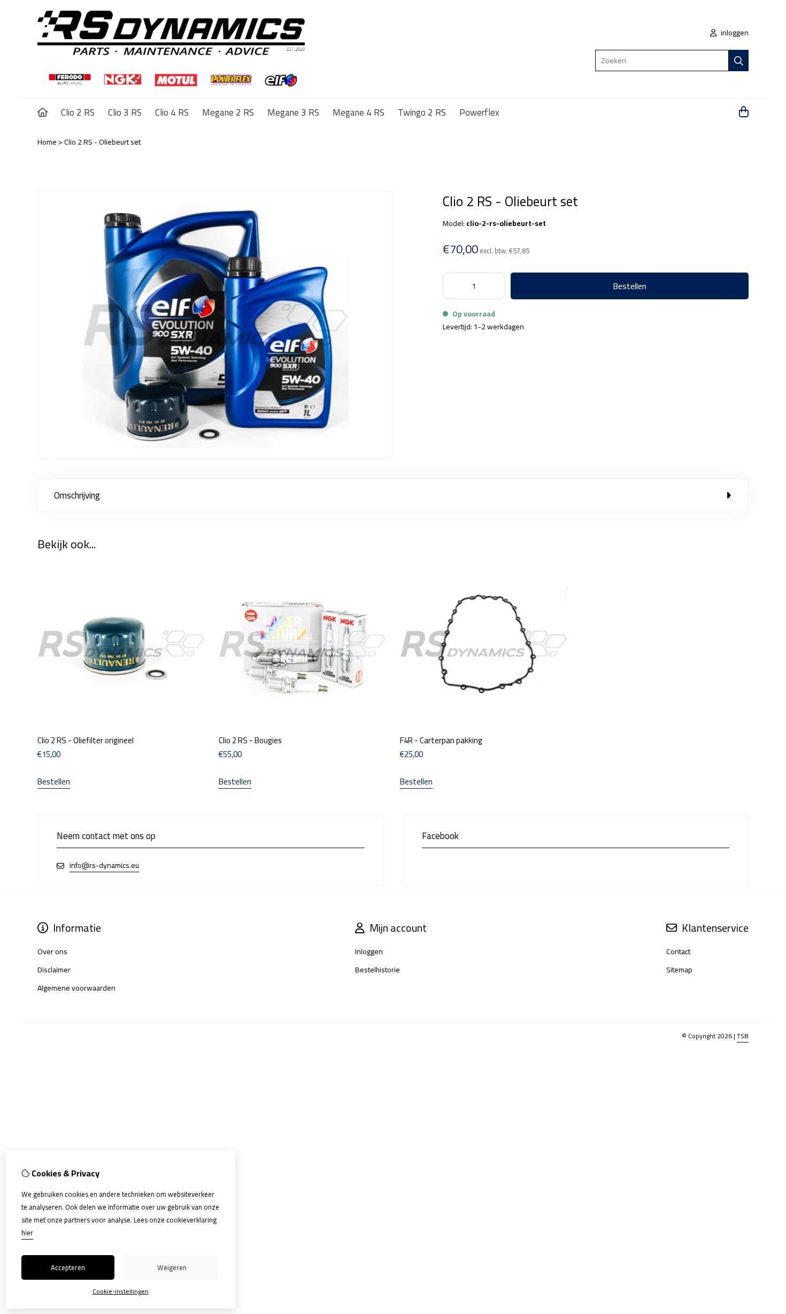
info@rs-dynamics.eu (104, 865)
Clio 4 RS (172, 112)
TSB (743, 1036)
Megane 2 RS (228, 112)
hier (27, 1232)
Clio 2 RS (78, 112)
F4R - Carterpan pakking (441, 740)
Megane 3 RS (293, 112)
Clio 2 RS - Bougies (250, 740)
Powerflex (479, 112)
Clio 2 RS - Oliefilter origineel (85, 740)
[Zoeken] (739, 60)
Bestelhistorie (377, 970)
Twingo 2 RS (422, 112)
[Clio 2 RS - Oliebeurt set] (215, 456)
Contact (678, 951)
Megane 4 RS (358, 112)
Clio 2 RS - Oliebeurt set (102, 142)
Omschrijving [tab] (77, 495)
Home (47, 142)
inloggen (734, 33)
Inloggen (369, 951)
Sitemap (679, 970)
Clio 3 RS (125, 112)
